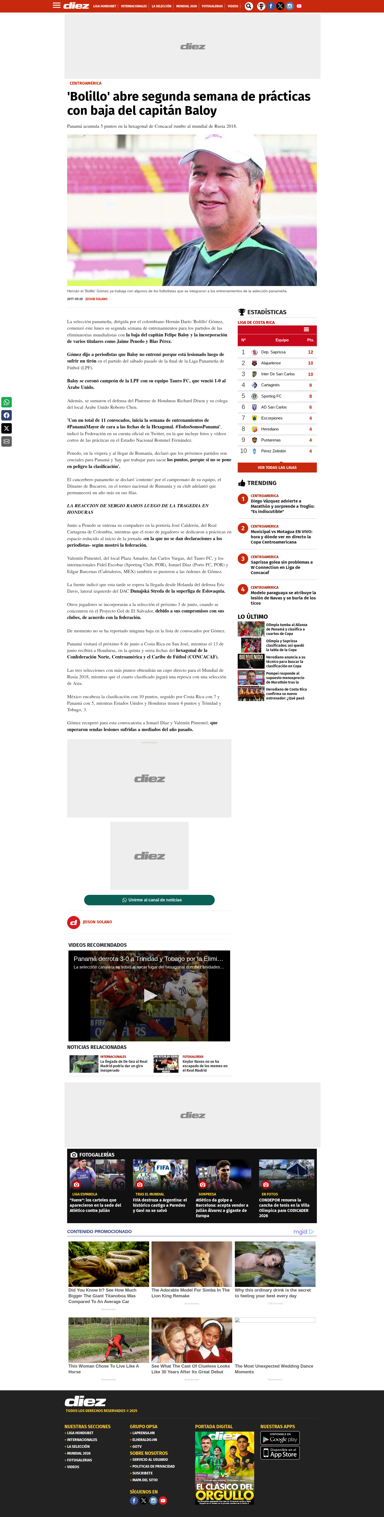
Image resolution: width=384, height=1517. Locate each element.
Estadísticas (267, 312)
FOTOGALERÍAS (96, 1155)
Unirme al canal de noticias (155, 900)
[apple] (289, 1453)
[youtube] (163, 1500)
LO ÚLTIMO (253, 616)
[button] (6, 402)
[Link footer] (85, 1401)
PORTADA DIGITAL (214, 1427)
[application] (149, 995)
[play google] (289, 1438)
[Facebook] (134, 1500)
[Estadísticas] (261, 6)
